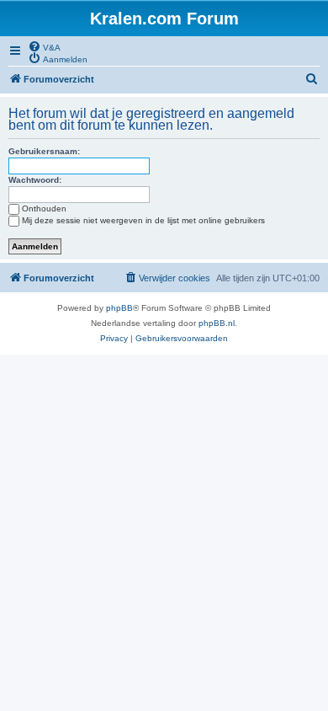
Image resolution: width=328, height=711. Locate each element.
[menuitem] (44, 46)
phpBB (119, 308)
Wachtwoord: (34, 179)
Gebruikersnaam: (44, 151)
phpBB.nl (216, 323)
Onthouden (44, 208)
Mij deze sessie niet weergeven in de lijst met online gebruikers (143, 220)
